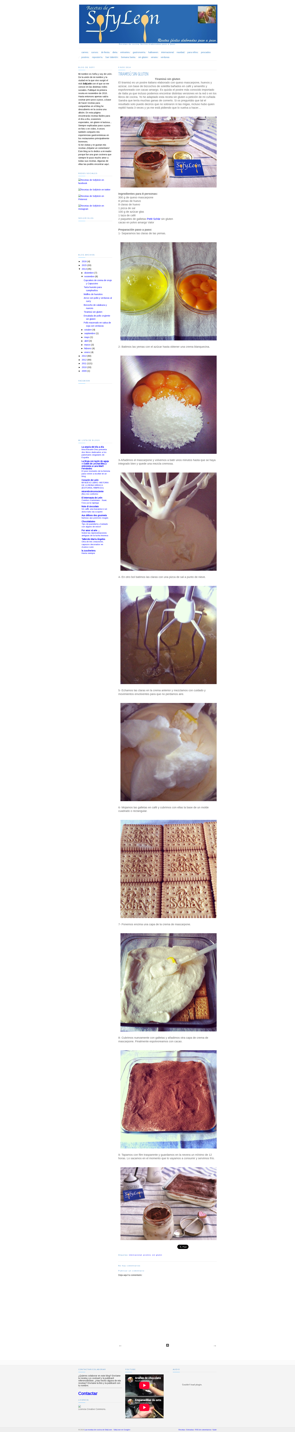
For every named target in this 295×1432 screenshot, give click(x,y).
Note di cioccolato (90, 506)
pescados (206, 52)
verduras (165, 57)
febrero (87, 348)
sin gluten (143, 57)
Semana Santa (128, 57)
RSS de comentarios (203, 1430)
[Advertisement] (90, 608)
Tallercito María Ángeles (93, 539)
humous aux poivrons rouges (95, 518)
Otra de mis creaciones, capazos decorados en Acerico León (93, 544)
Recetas (182, 1430)
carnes (84, 52)
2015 (84, 265)
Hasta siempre (88, 553)
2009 (84, 371)
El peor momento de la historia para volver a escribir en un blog (96, 474)
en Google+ (125, 1430)
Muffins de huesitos (93, 294)
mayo (87, 337)
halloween (153, 52)
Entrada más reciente (120, 1346)
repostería (97, 57)
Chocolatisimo (88, 521)
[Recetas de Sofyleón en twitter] (94, 189)
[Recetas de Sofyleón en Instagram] (95, 209)
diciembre (89, 273)
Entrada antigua (215, 1346)
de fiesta (105, 52)
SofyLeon (117, 1430)
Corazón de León (90, 480)
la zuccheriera (88, 550)
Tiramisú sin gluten (93, 312)
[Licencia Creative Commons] (79, 1406)
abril (86, 341)
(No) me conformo (90, 494)
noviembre (89, 276)
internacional (167, 52)
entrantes (125, 52)
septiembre (89, 333)
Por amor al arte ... (91, 530)
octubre (88, 329)
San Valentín (111, 57)
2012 (84, 360)
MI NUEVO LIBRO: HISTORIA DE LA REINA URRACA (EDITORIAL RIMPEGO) (95, 485)
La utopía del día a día (93, 447)
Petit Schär (153, 218)
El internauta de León (92, 497)
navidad (180, 52)
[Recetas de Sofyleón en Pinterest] (95, 199)
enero (87, 352)
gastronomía (139, 52)
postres (85, 57)
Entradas (190, 1430)
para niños (192, 52)
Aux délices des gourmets (94, 515)
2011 (84, 363)
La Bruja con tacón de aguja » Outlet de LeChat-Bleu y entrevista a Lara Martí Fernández (95, 465)
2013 (84, 356)
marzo (87, 345)
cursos (94, 52)
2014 (84, 269)
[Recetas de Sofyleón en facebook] (95, 183)
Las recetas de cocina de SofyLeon (98, 1430)
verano (154, 57)
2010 (84, 367)
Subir (214, 1430)
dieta (114, 52)
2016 (84, 261)
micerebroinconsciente (93, 491)
